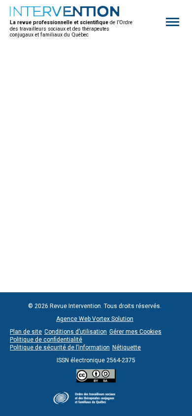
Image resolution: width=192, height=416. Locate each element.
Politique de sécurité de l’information (60, 347)
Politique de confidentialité (46, 339)
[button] (172, 22)
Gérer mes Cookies (135, 331)
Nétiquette (126, 347)
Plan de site (26, 331)
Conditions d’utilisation (75, 331)
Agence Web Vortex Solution (94, 318)
